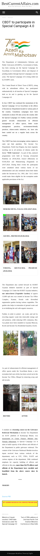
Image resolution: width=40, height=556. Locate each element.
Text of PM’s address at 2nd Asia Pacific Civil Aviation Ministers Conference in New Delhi (29, 520)
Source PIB (6, 496)
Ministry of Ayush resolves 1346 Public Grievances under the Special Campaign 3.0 (9, 520)
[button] (37, 12)
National (10, 17)
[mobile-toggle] (3, 12)
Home (4, 17)
